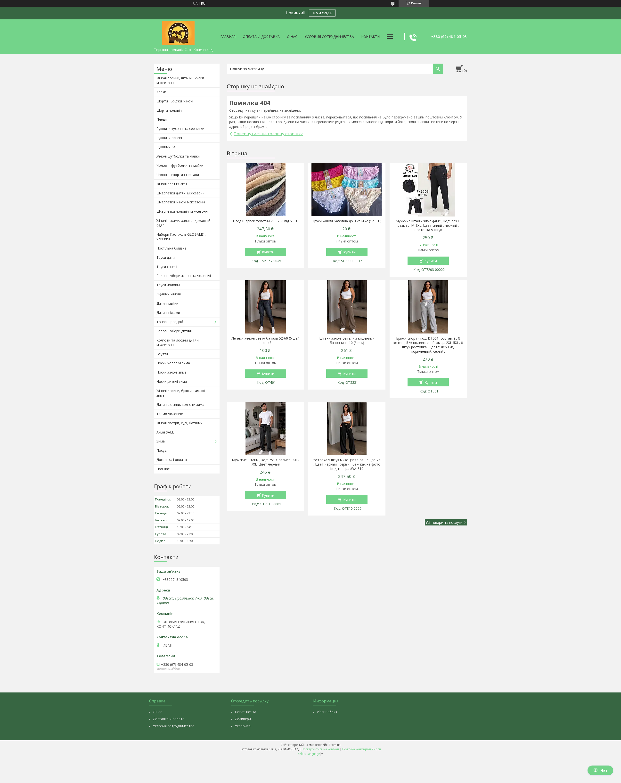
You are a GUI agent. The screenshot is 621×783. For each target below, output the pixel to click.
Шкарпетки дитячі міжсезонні (180, 193)
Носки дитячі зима (171, 381)
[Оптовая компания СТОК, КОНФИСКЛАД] (178, 32)
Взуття (162, 354)
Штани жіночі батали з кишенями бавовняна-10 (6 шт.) (347, 340)
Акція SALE (165, 432)
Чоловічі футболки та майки (179, 165)
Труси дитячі (166, 257)
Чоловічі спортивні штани (177, 174)
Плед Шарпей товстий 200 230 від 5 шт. (265, 221)
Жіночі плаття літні (172, 184)
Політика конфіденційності (361, 749)
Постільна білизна (171, 248)
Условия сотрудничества (329, 36)
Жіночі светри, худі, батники (179, 423)
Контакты (370, 36)
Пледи (161, 119)
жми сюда (322, 13)
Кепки (161, 92)
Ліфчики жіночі (168, 294)
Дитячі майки (167, 303)
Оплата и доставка (261, 36)
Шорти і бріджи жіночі (174, 101)
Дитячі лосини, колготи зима (180, 404)
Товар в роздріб (169, 321)
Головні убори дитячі (174, 331)
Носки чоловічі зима (173, 363)
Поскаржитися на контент (320, 749)
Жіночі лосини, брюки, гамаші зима (180, 393)
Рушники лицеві (169, 137)
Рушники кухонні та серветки (180, 128)
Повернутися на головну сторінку (268, 133)
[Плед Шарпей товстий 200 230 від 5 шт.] (265, 190)
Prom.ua (335, 745)
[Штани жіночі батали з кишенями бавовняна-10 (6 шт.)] (347, 307)
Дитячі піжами (168, 312)
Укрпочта (243, 726)
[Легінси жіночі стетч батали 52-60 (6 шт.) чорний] (265, 307)
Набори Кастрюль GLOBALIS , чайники (181, 236)
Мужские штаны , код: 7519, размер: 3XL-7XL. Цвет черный (265, 462)
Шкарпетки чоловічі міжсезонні (182, 211)
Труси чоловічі (168, 285)
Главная (228, 36)
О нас (292, 36)
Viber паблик (327, 711)
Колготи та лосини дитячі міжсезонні (177, 342)
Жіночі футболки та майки (178, 156)
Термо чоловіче (169, 413)
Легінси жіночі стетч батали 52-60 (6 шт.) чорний (265, 340)
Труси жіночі (166, 266)
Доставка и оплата (168, 718)
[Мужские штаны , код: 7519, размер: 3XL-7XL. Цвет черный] (265, 428)
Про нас (163, 468)
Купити (268, 252)
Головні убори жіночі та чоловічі (183, 275)
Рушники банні (168, 147)
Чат (604, 770)
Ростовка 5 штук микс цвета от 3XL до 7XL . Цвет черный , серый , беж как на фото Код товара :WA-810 (346, 464)
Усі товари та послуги (444, 522)
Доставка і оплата (171, 459)
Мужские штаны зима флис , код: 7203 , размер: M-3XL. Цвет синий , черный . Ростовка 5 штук (428, 225)
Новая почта (245, 711)
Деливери (243, 718)
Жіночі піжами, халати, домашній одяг (183, 222)
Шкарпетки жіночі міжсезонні (180, 202)
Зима (160, 441)
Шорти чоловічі (169, 110)
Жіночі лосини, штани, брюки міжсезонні (180, 80)
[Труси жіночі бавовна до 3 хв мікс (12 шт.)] (347, 190)
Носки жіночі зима (171, 372)
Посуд (161, 450)
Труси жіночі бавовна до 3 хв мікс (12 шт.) (346, 221)
